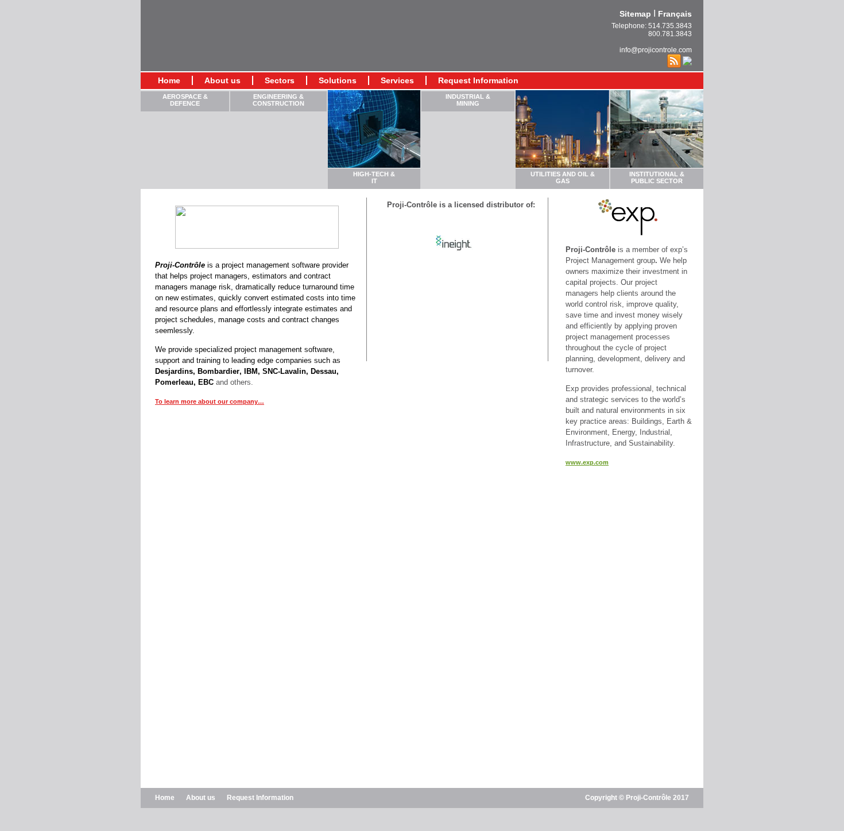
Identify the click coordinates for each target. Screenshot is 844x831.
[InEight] (456, 252)
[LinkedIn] (687, 60)
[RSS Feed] (674, 60)
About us (222, 80)
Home (169, 80)
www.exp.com (587, 462)
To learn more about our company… (209, 401)
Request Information (478, 80)
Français (675, 13)
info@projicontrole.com (656, 50)
